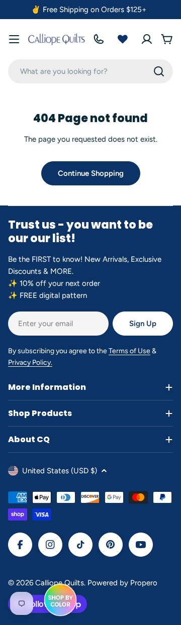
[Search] (159, 71)
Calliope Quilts (59, 582)
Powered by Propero (122, 582)
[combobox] (90, 71)
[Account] (147, 39)
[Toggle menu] (14, 39)
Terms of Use (129, 351)
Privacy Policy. (30, 362)
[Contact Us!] (99, 39)
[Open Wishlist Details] (123, 39)
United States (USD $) (59, 470)
